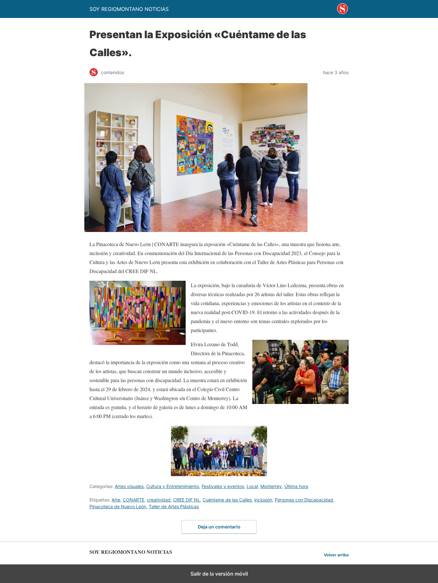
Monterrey (271, 486)
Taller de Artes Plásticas (174, 506)
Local (252, 486)
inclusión (263, 499)
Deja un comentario (219, 526)
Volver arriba (336, 555)
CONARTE (133, 499)
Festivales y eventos (223, 486)
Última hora (296, 486)
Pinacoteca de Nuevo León (117, 506)
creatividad (159, 499)
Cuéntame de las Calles (227, 499)
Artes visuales (129, 486)
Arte (116, 499)
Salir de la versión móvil (219, 573)
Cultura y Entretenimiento (172, 486)
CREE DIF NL (186, 499)
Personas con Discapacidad (304, 499)
